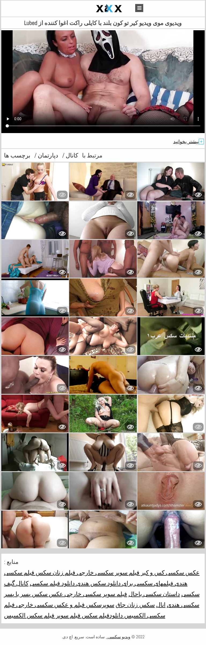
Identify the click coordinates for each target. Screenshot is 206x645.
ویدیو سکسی (118, 637)
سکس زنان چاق (135, 604)
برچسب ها (17, 155)
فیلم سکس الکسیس (29, 615)
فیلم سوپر (67, 615)
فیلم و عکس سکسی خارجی (50, 604)
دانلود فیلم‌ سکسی (52, 583)
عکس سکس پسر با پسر (33, 594)
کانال (71, 155)
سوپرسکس (99, 604)
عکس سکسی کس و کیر (169, 572)
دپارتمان (47, 155)
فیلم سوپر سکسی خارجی (107, 572)
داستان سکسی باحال (154, 594)
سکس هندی (90, 583)
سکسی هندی (183, 604)
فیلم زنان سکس (54, 572)
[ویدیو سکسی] (96, 8)
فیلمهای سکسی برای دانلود (139, 583)
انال (160, 604)
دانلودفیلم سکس (101, 615)
